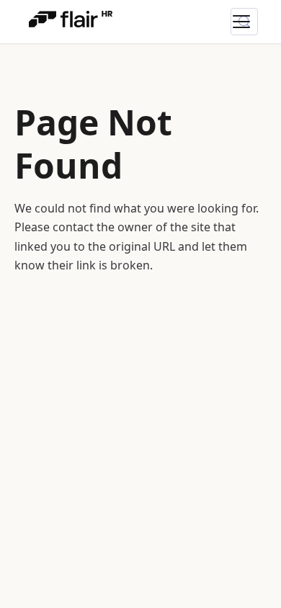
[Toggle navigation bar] (250, 21)
